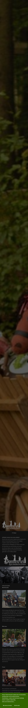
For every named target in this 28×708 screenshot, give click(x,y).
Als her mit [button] (17, 705)
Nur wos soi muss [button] (7, 705)
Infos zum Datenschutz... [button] (8, 701)
